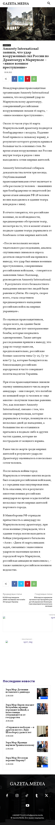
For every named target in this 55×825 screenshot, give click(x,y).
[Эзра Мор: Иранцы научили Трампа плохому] (42, 746)
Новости (6, 45)
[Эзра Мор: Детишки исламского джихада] (42, 693)
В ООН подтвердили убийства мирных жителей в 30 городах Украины (14, 599)
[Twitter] (21, 79)
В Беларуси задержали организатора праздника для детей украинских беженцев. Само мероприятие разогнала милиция (40, 601)
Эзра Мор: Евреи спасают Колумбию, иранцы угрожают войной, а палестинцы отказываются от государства (20, 711)
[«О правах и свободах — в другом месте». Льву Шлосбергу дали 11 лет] (42, 731)
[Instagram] (17, 796)
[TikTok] (27, 796)
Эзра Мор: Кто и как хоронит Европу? (17, 759)
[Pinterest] (27, 79)
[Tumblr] (36, 796)
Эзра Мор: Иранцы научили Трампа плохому (20, 744)
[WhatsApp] (34, 79)
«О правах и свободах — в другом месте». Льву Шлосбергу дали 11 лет (20, 730)
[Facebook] (14, 79)
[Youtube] (27, 806)
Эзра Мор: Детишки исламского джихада (18, 691)
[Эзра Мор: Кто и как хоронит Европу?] (42, 761)
